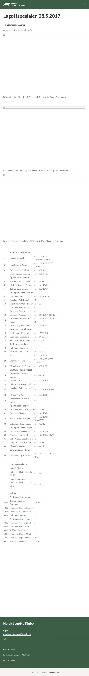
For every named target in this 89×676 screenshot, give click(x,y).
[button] (85, 4)
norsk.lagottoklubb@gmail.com (17, 634)
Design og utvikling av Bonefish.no (44, 672)
